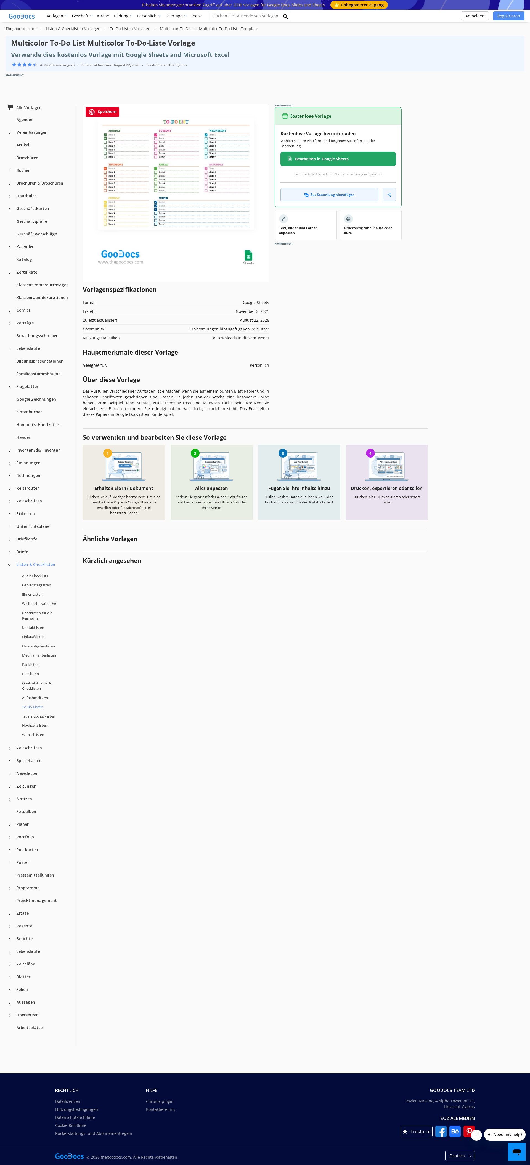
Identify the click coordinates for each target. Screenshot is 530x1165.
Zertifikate (27, 272)
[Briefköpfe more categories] (10, 540)
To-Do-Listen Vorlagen (131, 28)
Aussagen (26, 1002)
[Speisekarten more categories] (10, 761)
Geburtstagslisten (36, 584)
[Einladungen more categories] (10, 463)
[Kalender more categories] (10, 247)
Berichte (25, 938)
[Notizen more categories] (10, 799)
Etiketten (26, 513)
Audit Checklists (35, 575)
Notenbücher (29, 411)
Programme (28, 887)
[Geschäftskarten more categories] (10, 209)
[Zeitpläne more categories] (10, 965)
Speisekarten (29, 760)
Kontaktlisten (33, 627)
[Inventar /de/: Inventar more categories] (10, 451)
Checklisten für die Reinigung (37, 615)
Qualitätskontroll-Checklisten (36, 686)
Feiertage (173, 16)
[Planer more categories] (10, 825)
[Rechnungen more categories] (10, 476)
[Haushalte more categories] (10, 196)
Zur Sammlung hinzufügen (333, 194)
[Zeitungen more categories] (10, 787)
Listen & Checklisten (36, 564)
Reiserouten (28, 488)
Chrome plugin (160, 1101)
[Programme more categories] (10, 888)
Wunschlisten (33, 734)
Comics (23, 310)
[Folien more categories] (10, 990)
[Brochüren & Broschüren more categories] (10, 184)
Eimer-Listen (32, 594)
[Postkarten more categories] (10, 850)
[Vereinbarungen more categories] (10, 133)
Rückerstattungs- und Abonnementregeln (93, 1133)
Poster (23, 862)
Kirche (103, 16)
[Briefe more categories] (10, 552)
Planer (23, 824)
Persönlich (147, 16)
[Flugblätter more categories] (10, 387)
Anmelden (474, 16)
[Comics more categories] (10, 311)
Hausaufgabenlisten (38, 646)
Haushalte (26, 195)
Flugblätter (27, 386)
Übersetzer (27, 1014)
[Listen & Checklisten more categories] (10, 565)
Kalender (25, 246)
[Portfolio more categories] (10, 837)
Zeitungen (26, 786)
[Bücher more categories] (10, 171)
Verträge (25, 323)
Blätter (23, 976)
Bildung (121, 16)
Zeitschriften (29, 500)
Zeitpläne (26, 964)
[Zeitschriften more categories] (10, 501)
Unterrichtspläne (33, 526)
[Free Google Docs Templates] (22, 16)
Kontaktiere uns (160, 1109)
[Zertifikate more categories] (10, 273)
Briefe (22, 551)
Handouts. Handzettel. (39, 424)
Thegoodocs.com (22, 28)
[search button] (285, 16)
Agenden (25, 119)
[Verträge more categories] (10, 323)
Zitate (23, 913)
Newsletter (27, 773)
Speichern (106, 111)
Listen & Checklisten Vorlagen (74, 28)
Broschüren (27, 157)
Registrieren (508, 16)
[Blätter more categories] (10, 977)
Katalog (24, 259)
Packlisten (30, 664)
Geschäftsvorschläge (37, 234)
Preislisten (30, 673)
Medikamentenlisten (39, 655)
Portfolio (25, 836)
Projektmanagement (37, 900)
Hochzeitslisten (34, 725)
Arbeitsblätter (30, 1027)
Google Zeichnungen (36, 399)
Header (23, 437)
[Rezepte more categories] (10, 926)
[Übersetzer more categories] (10, 1015)
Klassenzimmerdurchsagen (43, 284)
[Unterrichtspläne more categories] (10, 527)
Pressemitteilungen (35, 875)
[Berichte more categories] (10, 939)
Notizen (24, 798)
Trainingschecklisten (38, 716)
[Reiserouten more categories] (10, 489)
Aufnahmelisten (35, 697)
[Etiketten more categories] (10, 514)
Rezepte (24, 925)
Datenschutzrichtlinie (75, 1117)
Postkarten (27, 849)
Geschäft (80, 16)
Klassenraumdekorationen (42, 297)
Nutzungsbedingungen (76, 1109)
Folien (22, 989)
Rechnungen (28, 475)
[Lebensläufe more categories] (10, 349)
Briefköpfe (27, 539)
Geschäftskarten (33, 208)
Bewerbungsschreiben (38, 335)
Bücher (23, 170)
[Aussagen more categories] (10, 1003)
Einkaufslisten (33, 636)
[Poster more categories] (10, 863)
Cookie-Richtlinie (70, 1125)
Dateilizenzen (67, 1101)
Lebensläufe (28, 348)
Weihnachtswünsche (39, 603)
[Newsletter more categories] (10, 774)
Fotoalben (26, 811)
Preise (197, 16)
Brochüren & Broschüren (40, 183)
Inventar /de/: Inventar (38, 450)
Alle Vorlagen (29, 107)
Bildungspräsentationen (40, 361)
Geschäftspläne (32, 221)
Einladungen (29, 462)
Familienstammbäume (38, 373)
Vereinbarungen (32, 132)
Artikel (23, 145)
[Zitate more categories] (10, 914)
